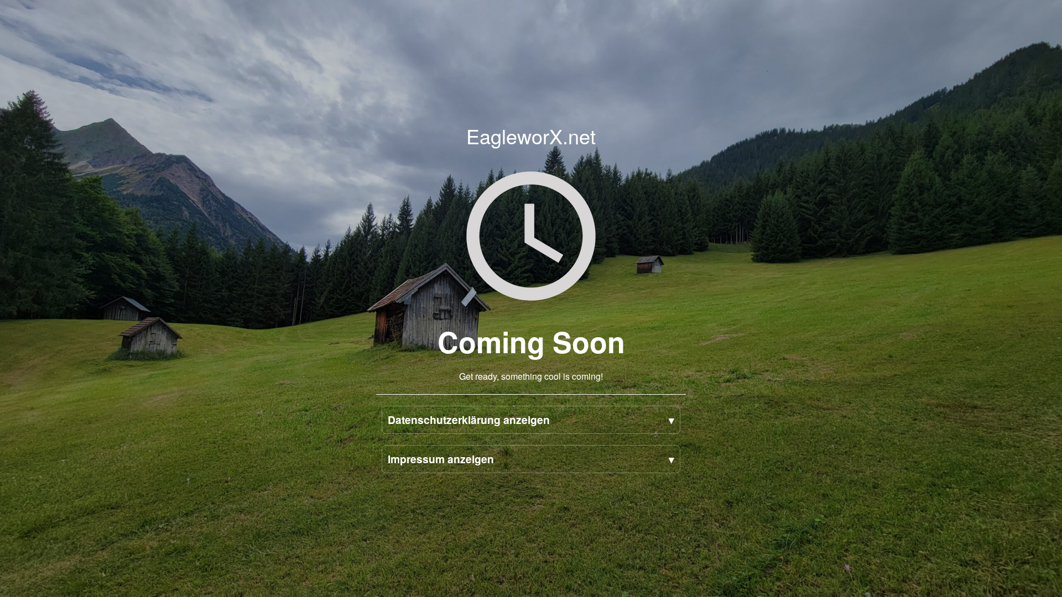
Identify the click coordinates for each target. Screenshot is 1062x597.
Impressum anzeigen (441, 459)
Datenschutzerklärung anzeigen (469, 419)
